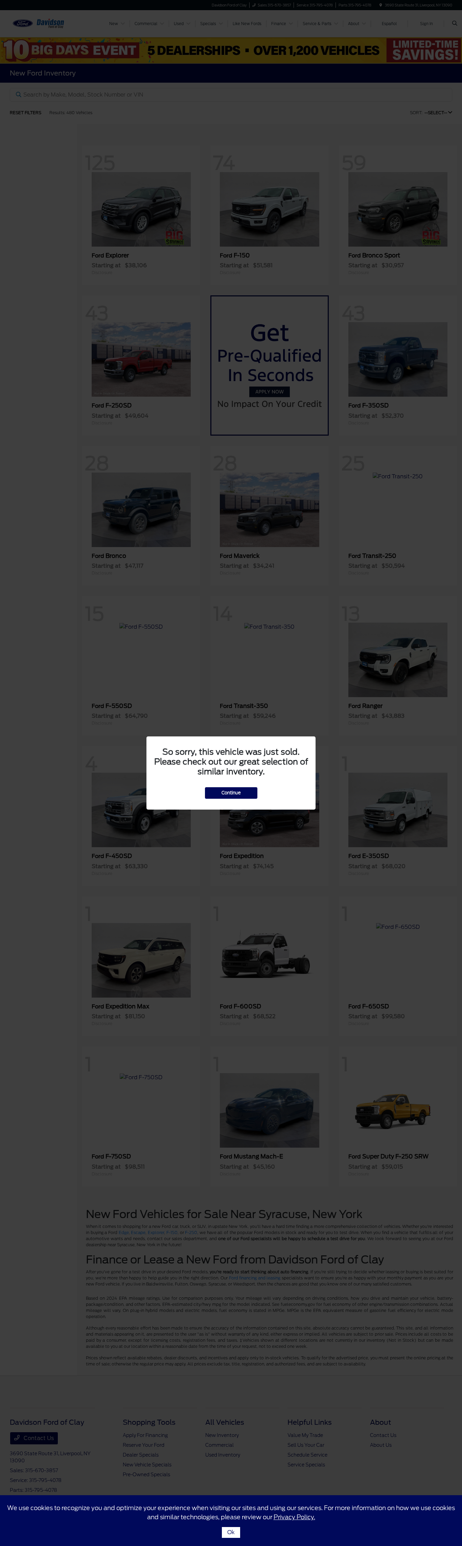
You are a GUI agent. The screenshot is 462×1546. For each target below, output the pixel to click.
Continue (231, 792)
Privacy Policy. (294, 1517)
